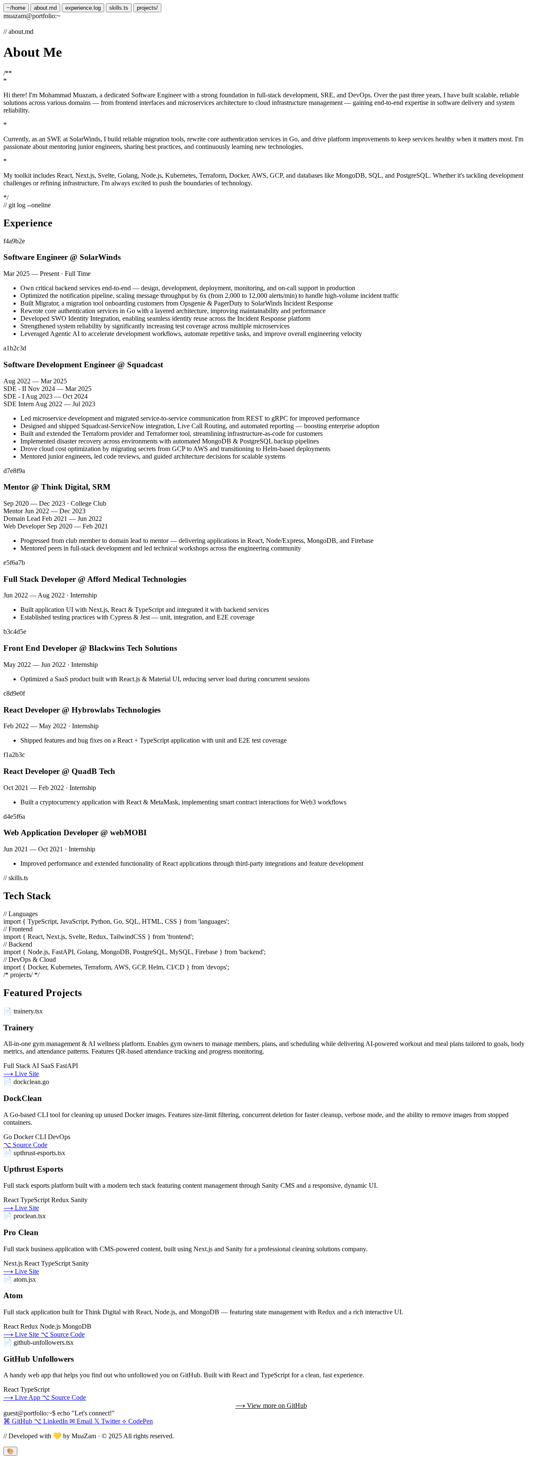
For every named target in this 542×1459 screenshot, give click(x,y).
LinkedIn (51, 1421)
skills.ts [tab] (118, 8)
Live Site (21, 1073)
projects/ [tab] (147, 8)
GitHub (18, 1421)
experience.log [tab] (83, 8)
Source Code (25, 1144)
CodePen (137, 1421)
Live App (22, 1397)
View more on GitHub (271, 1405)
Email (81, 1421)
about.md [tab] (45, 8)
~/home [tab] (16, 8)
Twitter (108, 1421)
